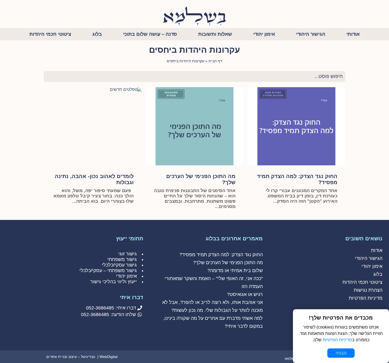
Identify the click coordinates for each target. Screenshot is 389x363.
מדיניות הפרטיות (365, 298)
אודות (376, 250)
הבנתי (341, 353)
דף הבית (215, 61)
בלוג (97, 34)
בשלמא (290, 358)
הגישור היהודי (310, 34)
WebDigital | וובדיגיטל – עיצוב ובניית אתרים (81, 357)
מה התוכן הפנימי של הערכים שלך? (228, 262)
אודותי (353, 34)
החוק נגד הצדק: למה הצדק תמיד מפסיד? (221, 254)
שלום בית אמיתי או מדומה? (235, 270)
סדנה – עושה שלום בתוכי (150, 34)
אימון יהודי (264, 34)
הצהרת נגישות (368, 290)
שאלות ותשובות (215, 34)
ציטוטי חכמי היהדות (50, 34)
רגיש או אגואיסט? (245, 294)
